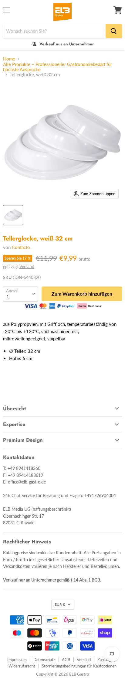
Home (9, 58)
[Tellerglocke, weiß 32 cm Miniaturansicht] (13, 215)
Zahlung (104, 659)
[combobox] (54, 31)
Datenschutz (44, 659)
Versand (26, 266)
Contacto (21, 247)
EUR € (60, 604)
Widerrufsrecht (21, 666)
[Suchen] (114, 31)
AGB (66, 659)
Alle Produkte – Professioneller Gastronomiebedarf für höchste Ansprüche (57, 67)
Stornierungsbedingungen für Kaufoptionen (79, 666)
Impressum (17, 659)
